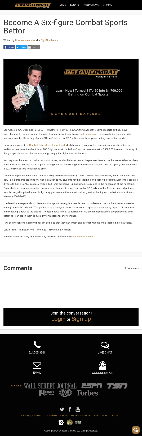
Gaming (107, 4)
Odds (63, 4)
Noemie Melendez (25, 40)
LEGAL (114, 415)
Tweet (23, 47)
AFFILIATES (101, 415)
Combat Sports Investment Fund (47, 145)
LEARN (64, 415)
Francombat (89, 134)
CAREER (52, 415)
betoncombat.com (83, 236)
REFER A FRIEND (81, 415)
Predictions (91, 4)
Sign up (81, 318)
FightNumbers (48, 40)
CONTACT (38, 415)
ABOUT (25, 415)
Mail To (36, 47)
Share (11, 47)
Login (58, 318)
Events (74, 4)
